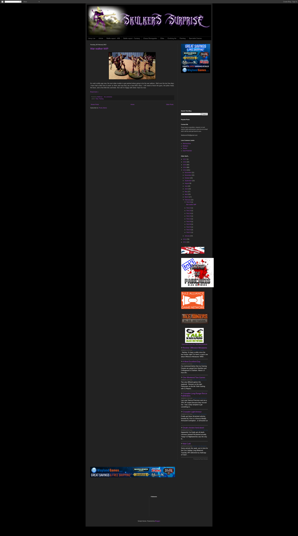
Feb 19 (188, 210)
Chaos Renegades (150, 38)
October (187, 178)
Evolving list (172, 38)
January (187, 236)
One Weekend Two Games (194, 377)
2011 (185, 242)
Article (101, 38)
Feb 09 (188, 221)
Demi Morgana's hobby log (200, 430)
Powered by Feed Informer (200, 459)
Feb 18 (188, 213)
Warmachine (187, 143)
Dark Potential (187, 151)
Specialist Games (195, 38)
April (186, 194)
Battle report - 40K (113, 38)
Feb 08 (188, 224)
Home (132, 104)
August (187, 183)
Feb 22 (188, 208)
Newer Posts (95, 104)
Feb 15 (188, 216)
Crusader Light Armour (192, 412)
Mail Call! (187, 444)
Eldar (162, 38)
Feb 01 (188, 232)
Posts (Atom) (103, 108)
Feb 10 (188, 219)
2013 (185, 170)
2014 (185, 167)
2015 (185, 165)
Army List (91, 38)
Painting (183, 38)
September (188, 181)
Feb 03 (188, 230)
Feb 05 (188, 227)
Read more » (94, 92)
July (186, 186)
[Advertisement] (195, 91)
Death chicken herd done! (193, 428)
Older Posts (169, 104)
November (188, 175)
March (187, 197)
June (186, 189)
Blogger (157, 521)
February (188, 200)
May (186, 191)
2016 (185, 162)
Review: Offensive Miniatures (195, 348)
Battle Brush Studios (198, 350)
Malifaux (185, 146)
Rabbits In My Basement (200, 364)
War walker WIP (99, 48)
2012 (185, 239)
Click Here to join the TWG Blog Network (194, 344)
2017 (185, 159)
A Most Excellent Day (191, 362)
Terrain (185, 148)
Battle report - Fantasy (131, 38)
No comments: (108, 97)
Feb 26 (188, 202)
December (188, 172)
